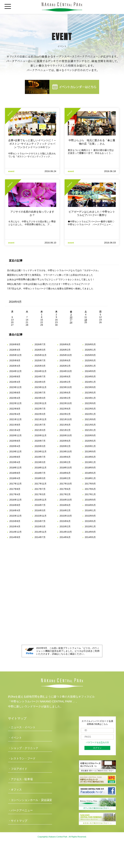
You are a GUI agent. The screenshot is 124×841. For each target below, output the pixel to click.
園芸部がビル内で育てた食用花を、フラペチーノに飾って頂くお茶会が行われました (50, 275)
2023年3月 (40, 398)
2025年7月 (40, 360)
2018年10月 (66, 467)
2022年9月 (90, 403)
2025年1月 (90, 366)
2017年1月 (90, 494)
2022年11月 (40, 403)
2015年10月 (66, 515)
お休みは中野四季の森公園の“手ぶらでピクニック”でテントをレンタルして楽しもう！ (51, 279)
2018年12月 (15, 467)
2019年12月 (15, 451)
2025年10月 (66, 355)
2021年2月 (65, 430)
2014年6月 (65, 537)
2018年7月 (40, 473)
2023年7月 (40, 392)
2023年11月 (40, 387)
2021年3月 (40, 430)
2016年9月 (90, 499)
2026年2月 (65, 349)
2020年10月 (66, 435)
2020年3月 (40, 446)
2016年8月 (14, 505)
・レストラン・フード (22, 758)
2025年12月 (15, 355)
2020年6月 (65, 440)
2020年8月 (14, 440)
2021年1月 (90, 430)
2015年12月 (15, 515)
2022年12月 (15, 403)
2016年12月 (15, 499)
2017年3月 (40, 494)
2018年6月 (65, 473)
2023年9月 (90, 387)
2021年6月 (65, 424)
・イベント (15, 737)
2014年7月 (40, 537)
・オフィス (15, 789)
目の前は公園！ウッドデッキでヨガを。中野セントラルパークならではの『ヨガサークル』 (53, 270)
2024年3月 (40, 382)
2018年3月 (40, 478)
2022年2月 (65, 414)
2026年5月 (90, 344)
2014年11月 (40, 532)
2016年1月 (90, 510)
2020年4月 (14, 446)
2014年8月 (14, 537)
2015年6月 (65, 521)
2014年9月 (90, 532)
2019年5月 (90, 457)
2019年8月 (14, 457)
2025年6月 (65, 360)
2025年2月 (65, 366)
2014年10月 (66, 532)
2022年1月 (90, 414)
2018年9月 (90, 467)
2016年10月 (66, 499)
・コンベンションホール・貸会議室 (30, 800)
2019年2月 (65, 462)
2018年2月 (65, 478)
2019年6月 (65, 457)
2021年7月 (40, 424)
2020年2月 (65, 446)
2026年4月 (14, 349)
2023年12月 (15, 387)
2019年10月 (66, 451)
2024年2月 (65, 382)
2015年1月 (90, 526)
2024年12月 (15, 371)
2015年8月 (14, 521)
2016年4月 (14, 510)
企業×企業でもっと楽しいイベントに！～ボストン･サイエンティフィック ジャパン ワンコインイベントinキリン (32, 143)
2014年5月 (90, 537)
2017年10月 (66, 483)
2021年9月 (90, 419)
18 (85, 319)
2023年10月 (66, 387)
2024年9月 (90, 371)
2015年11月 (40, 515)
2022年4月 (14, 414)
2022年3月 (40, 414)
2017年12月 (15, 483)
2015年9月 (90, 515)
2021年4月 (14, 430)
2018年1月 (90, 478)
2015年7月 (40, 521)
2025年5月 (90, 360)
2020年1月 (90, 446)
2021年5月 (90, 424)
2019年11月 (40, 451)
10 (71, 317)
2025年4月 (14, 366)
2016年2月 (65, 510)
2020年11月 (40, 435)
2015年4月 (14, 526)
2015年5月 (90, 521)
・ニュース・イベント (22, 727)
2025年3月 (40, 366)
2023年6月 (65, 392)
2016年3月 (40, 510)
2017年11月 (40, 483)
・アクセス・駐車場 (20, 779)
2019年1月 (90, 462)
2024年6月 (65, 376)
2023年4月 (14, 398)
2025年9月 (90, 355)
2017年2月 (65, 494)
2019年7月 (40, 457)
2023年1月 (90, 398)
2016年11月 (40, 499)
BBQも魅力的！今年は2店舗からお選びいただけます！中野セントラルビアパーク (48, 284)
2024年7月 (40, 376)
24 (71, 322)
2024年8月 (14, 376)
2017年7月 (40, 489)
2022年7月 (40, 408)
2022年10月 (66, 403)
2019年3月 (40, 462)
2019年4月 (14, 462)
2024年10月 (66, 371)
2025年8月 (14, 360)
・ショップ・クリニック (23, 748)
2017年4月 (14, 494)
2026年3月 (40, 349)
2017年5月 (90, 489)
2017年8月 (14, 489)
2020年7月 (40, 440)
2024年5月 (90, 376)
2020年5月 (90, 440)
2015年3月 (40, 526)
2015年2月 (65, 526)
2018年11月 (40, 467)
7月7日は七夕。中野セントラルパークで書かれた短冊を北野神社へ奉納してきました (50, 288)
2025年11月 (40, 355)
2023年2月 (65, 398)
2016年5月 (90, 505)
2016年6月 (65, 505)
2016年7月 (40, 505)
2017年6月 (65, 489)
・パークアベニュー (20, 810)
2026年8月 (14, 344)
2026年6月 (65, 344)
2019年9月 (90, 451)
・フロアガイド (17, 768)
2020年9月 (90, 435)
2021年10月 (66, 419)
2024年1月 (90, 382)
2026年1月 (90, 349)
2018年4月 (14, 478)
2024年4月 (14, 382)
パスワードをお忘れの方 (97, 742)
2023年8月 (14, 392)
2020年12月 (15, 435)
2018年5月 (90, 473)
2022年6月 (65, 408)
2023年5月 (90, 392)
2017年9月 (90, 483)
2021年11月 (40, 419)
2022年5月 (90, 408)
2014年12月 (15, 532)
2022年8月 (14, 408)
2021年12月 (15, 419)
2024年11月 (40, 371)
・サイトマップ (17, 820)
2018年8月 (14, 473)
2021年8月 (14, 424)
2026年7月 (40, 344)
